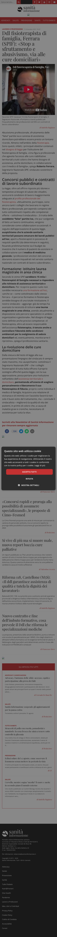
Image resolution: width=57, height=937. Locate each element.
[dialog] (28, 468)
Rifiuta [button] (29, 479)
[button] (28, 485)
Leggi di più (39, 465)
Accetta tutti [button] (29, 472)
